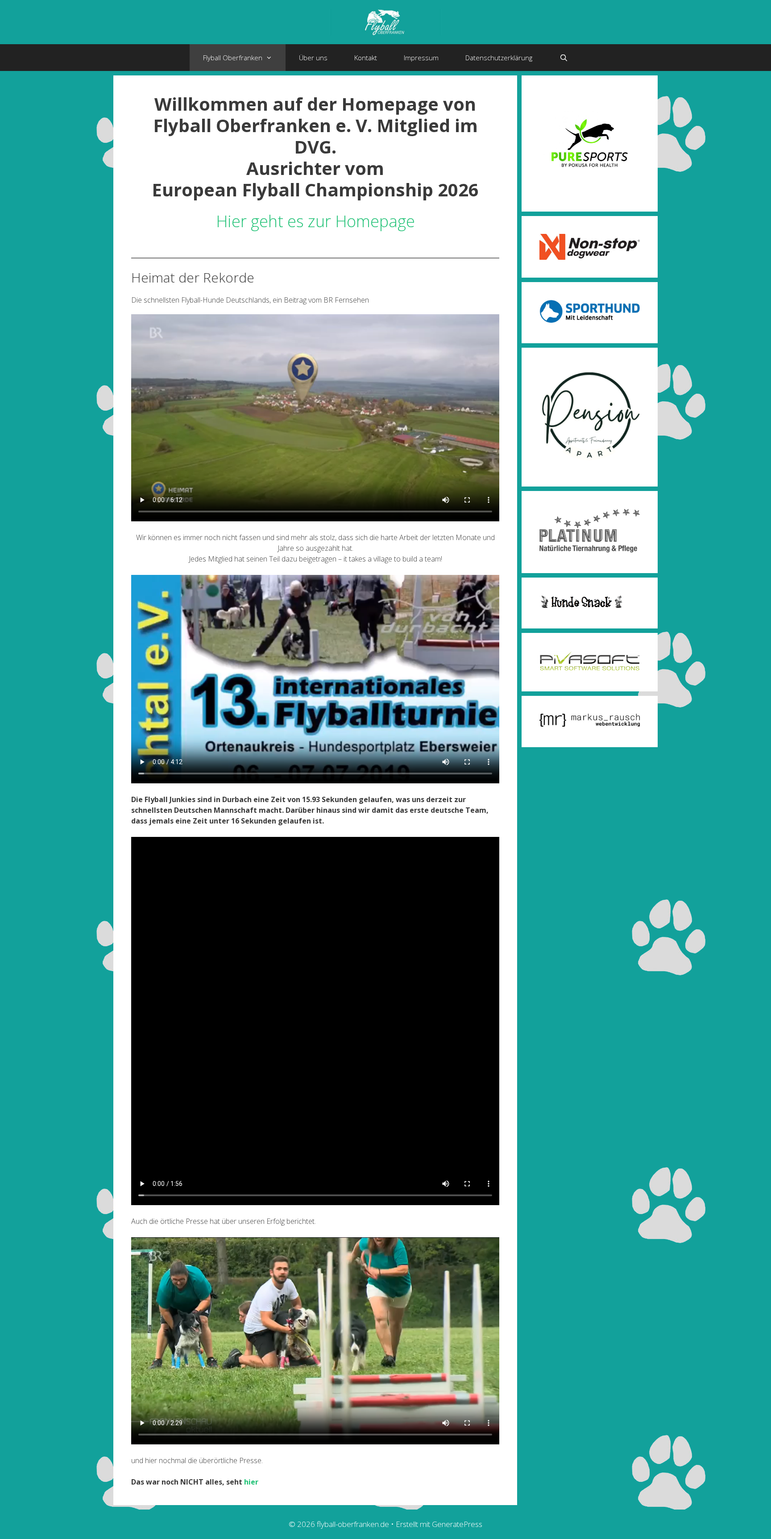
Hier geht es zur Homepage (315, 221)
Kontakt (365, 57)
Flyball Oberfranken (232, 57)
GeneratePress (457, 1524)
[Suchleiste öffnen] (563, 57)
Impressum (421, 57)
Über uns (313, 57)
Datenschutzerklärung (498, 57)
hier (251, 1482)
